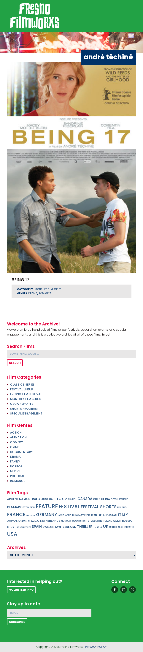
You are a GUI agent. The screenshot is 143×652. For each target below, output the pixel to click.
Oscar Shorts (21, 404)
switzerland (65, 526)
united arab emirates (121, 527)
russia (127, 521)
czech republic (119, 499)
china (105, 499)
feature (47, 506)
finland (122, 507)
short (11, 527)
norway (66, 520)
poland (107, 520)
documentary (21, 452)
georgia (30, 515)
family (15, 461)
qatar (117, 521)
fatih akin (29, 507)
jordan (22, 520)
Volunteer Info (21, 590)
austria (47, 499)
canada (84, 498)
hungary (78, 515)
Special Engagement (26, 413)
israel (113, 515)
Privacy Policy (96, 647)
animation (18, 437)
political (17, 476)
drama (32, 293)
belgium (60, 498)
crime (14, 447)
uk (106, 526)
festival (69, 506)
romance (45, 293)
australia (32, 499)
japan (12, 521)
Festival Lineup (21, 389)
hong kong (65, 515)
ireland (103, 515)
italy (123, 514)
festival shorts (99, 507)
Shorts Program (24, 408)
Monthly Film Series (48, 289)
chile (96, 499)
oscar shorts (80, 520)
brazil (72, 499)
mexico (33, 521)
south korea (24, 527)
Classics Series (22, 384)
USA (12, 533)
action (16, 432)
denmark (14, 507)
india (87, 515)
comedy (16, 442)
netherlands (50, 521)
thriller (85, 526)
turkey (97, 527)
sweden (48, 527)
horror (16, 466)
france (16, 514)
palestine (96, 521)
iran (94, 515)
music (15, 471)
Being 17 (20, 280)
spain (37, 526)
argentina (15, 499)
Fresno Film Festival (26, 394)
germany (46, 515)
